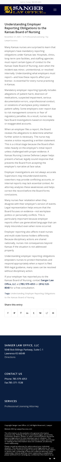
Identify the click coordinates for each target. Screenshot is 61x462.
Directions (10, 357)
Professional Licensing (34, 37)
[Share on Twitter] (14, 313)
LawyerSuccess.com (24, 429)
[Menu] (54, 9)
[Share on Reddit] (47, 313)
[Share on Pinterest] (21, 313)
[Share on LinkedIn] (27, 313)
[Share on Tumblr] (34, 313)
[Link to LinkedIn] (50, 458)
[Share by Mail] (53, 313)
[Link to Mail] (54, 458)
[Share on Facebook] (8, 313)
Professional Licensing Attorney (22, 406)
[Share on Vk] (40, 313)
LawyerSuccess (11, 40)
